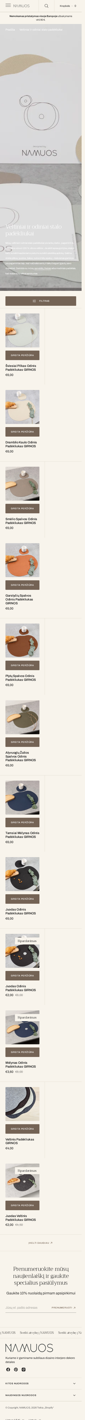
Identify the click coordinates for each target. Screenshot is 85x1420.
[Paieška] (46, 6)
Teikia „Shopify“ (45, 1407)
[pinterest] (16, 1369)
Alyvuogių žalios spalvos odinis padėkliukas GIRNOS (20, 756)
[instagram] (23, 1369)
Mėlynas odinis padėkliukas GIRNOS (20, 1064)
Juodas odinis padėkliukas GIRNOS (20, 911)
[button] (7, 6)
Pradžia (10, 29)
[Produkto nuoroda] (22, 330)
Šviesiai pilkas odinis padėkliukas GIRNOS (20, 367)
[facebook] (8, 1369)
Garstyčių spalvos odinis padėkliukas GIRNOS (19, 599)
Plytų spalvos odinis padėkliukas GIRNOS (20, 677)
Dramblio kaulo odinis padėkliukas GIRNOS (21, 444)
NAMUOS (24, 1407)
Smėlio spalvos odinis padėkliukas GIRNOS (21, 521)
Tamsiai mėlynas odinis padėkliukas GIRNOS (22, 835)
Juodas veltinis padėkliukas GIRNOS (20, 1218)
